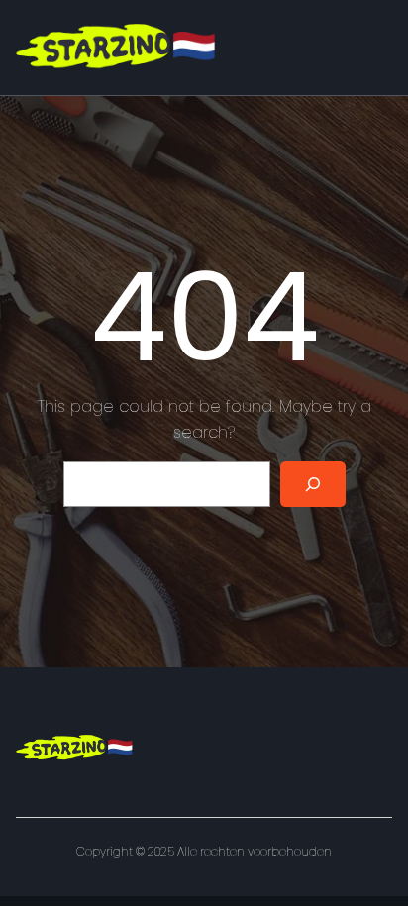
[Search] (312, 484)
